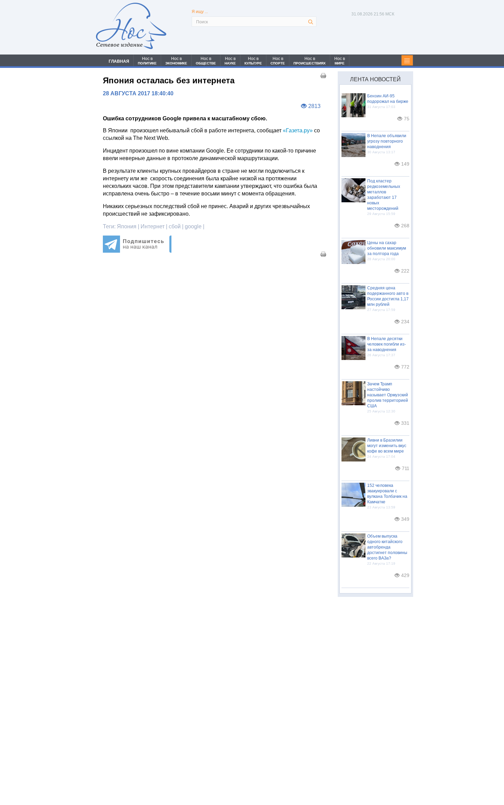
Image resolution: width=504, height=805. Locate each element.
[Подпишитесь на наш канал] (137, 251)
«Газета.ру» (298, 130)
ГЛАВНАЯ (119, 61)
